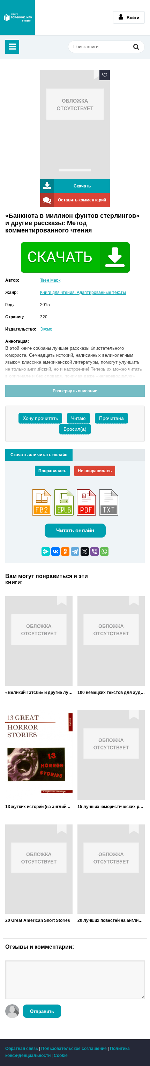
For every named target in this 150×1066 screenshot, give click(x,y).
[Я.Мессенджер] (46, 551)
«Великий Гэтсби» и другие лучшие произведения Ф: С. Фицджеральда (39, 692)
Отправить (42, 1011)
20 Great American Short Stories (37, 920)
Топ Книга (17, 17)
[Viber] (94, 551)
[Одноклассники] (65, 551)
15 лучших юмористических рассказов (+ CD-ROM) (111, 806)
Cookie (61, 1055)
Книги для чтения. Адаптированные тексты (83, 292)
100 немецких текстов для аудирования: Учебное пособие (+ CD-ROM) (111, 692)
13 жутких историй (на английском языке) (39, 806)
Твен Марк (50, 280)
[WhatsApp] (104, 551)
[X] (85, 551)
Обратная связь (21, 1048)
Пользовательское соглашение (74, 1048)
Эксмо (46, 329)
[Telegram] (75, 551)
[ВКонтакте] (55, 551)
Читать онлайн (75, 530)
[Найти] (136, 47)
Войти (133, 17)
